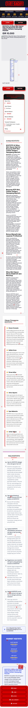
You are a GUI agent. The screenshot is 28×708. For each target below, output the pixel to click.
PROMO (15, 687)
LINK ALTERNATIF (15, 699)
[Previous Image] (2, 48)
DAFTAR (20, 22)
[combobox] (12, 8)
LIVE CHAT (15, 703)
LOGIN (7, 22)
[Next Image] (25, 48)
